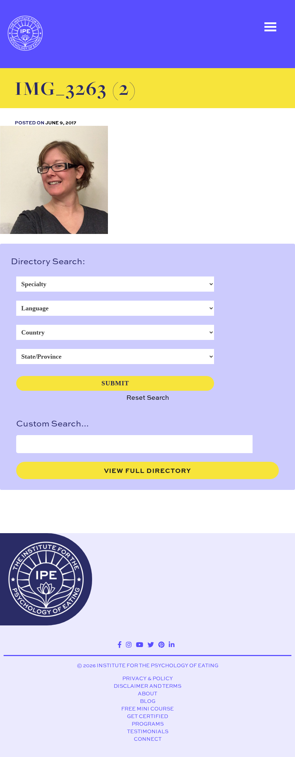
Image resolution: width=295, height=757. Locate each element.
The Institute (41, 136)
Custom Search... (52, 423)
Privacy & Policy (147, 678)
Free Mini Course (147, 708)
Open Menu (270, 27)
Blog (147, 701)
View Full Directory (147, 470)
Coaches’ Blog (44, 103)
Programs (148, 723)
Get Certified (147, 716)
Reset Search (147, 397)
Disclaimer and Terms (147, 685)
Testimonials (147, 731)
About (147, 693)
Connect (148, 738)
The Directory (42, 71)
